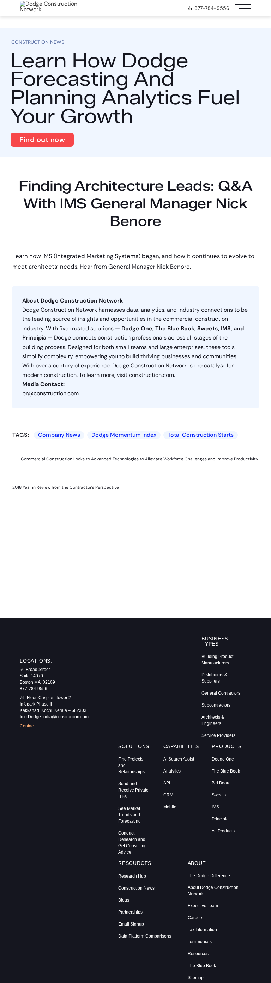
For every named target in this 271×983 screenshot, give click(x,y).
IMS (215, 807)
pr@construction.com (50, 393)
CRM (168, 795)
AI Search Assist (178, 759)
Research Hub (132, 876)
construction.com (151, 375)
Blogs (123, 900)
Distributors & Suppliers (214, 678)
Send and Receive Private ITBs (133, 790)
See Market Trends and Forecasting (129, 815)
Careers (195, 917)
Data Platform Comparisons (144, 936)
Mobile (169, 807)
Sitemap (196, 977)
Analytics (172, 771)
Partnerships (130, 912)
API (166, 783)
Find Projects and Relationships (131, 765)
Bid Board (221, 783)
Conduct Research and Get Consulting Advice (132, 843)
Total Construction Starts (201, 435)
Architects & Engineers (212, 720)
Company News (59, 435)
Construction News (136, 888)
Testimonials (200, 941)
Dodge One (223, 759)
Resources (198, 953)
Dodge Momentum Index (123, 435)
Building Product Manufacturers (217, 659)
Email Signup (131, 924)
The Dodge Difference (209, 875)
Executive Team (203, 905)
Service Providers (218, 735)
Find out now (42, 139)
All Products (223, 831)
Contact (27, 725)
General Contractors (220, 693)
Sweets (219, 795)
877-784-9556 (211, 8)
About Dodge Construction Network (213, 890)
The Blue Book (226, 771)
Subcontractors (215, 705)
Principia (220, 819)
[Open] (243, 8)
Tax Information (202, 929)
